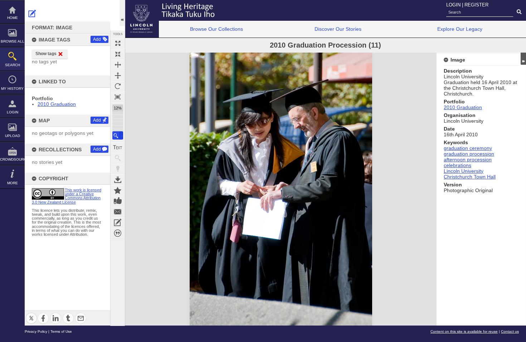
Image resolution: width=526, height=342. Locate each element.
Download (118, 179)
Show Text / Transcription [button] (118, 147)
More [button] (12, 183)
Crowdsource (12, 159)
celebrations (457, 165)
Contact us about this (118, 211)
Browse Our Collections (216, 29)
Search (12, 65)
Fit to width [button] (118, 64)
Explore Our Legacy (459, 29)
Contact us (510, 331)
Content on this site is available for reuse (464, 331)
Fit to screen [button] (118, 54)
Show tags (46, 53)
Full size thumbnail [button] (118, 43)
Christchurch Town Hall (470, 177)
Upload (12, 136)
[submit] (519, 12)
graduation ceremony (468, 148)
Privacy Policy (36, 331)
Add (97, 39)
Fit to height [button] (118, 75)
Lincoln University (463, 171)
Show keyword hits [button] (118, 158)
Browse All (12, 41)
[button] (117, 135)
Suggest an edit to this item (32, 14)
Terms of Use (61, 331)
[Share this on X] (31, 314)
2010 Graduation (57, 104)
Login (12, 112)
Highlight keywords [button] (118, 168)
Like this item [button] (118, 201)
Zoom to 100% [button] (118, 97)
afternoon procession (468, 159)
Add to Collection (118, 190)
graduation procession (469, 154)
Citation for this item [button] (118, 233)
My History (12, 89)
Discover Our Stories (338, 29)
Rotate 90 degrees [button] (118, 86)
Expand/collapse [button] (523, 59)
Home (12, 18)
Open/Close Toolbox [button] (122, 13)
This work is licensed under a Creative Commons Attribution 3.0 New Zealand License (66, 196)
